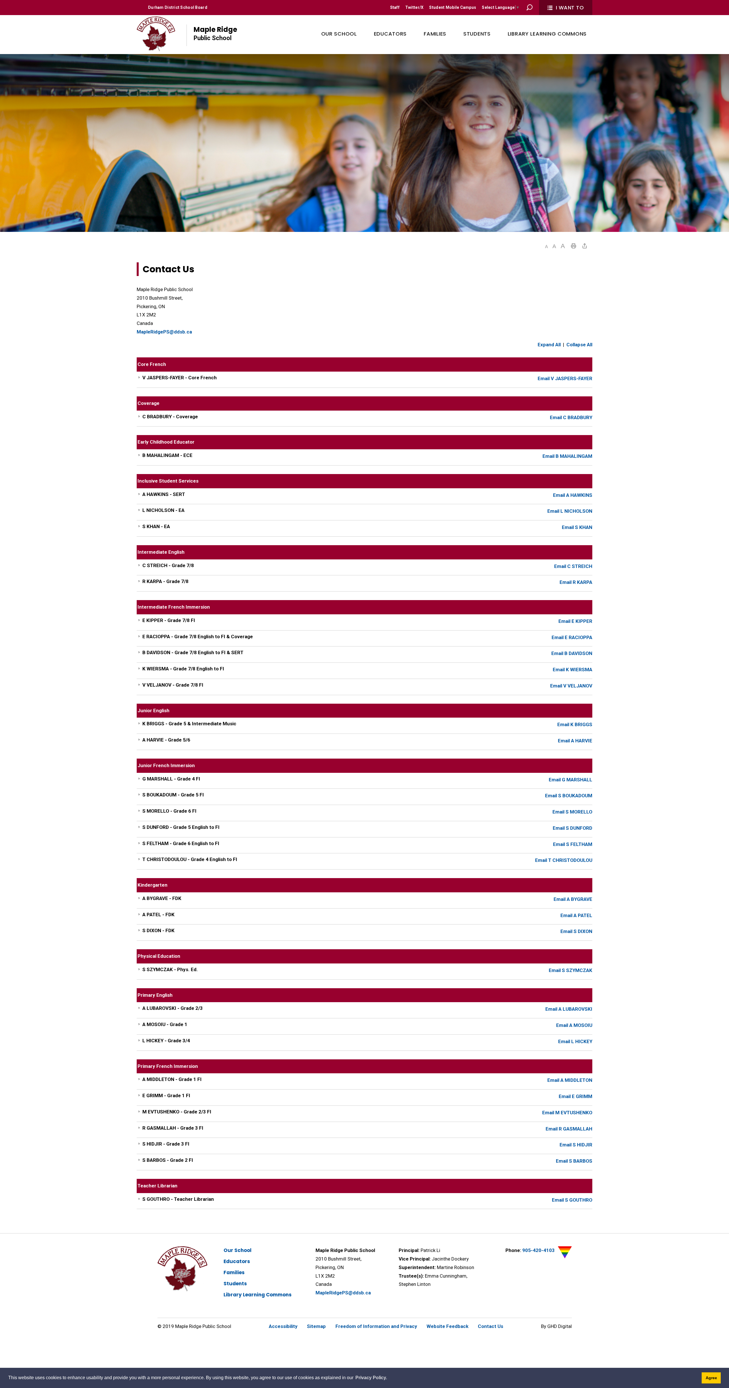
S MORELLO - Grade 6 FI (169, 811)
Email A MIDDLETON (569, 1080)
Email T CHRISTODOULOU (563, 860)
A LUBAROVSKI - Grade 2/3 (172, 1008)
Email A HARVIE (575, 741)
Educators (237, 1261)
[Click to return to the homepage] (156, 34)
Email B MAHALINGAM (567, 456)
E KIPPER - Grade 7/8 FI (168, 620)
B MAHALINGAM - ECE (167, 455)
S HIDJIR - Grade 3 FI (165, 1144)
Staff (395, 7)
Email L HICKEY (575, 1041)
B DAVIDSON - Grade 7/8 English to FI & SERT (192, 652)
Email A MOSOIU (574, 1025)
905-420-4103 (538, 1250)
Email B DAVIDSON (571, 653)
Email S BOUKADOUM (568, 795)
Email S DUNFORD (572, 828)
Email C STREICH (573, 566)
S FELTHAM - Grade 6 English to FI (180, 843)
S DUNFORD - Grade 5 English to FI (181, 827)
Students (235, 1283)
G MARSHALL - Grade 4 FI (171, 779)
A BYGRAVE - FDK (161, 898)
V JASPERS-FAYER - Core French (179, 377)
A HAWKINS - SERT (163, 494)
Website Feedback (447, 1326)
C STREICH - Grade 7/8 (168, 565)
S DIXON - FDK (158, 930)
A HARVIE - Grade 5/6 (166, 740)
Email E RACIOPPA (572, 637)
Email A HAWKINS (572, 495)
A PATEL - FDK (158, 914)
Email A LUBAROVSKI (568, 1009)
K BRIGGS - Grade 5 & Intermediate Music (189, 723)
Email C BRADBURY (571, 417)
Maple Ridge (215, 33)
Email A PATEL (576, 915)
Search (529, 7)
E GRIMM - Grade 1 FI (166, 1095)
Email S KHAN (577, 527)
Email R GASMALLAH (569, 1129)
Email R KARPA (576, 582)
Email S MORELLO (572, 812)
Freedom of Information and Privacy (376, 1326)
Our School (237, 1250)
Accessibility (283, 1326)
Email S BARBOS (574, 1161)
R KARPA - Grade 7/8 (165, 581)
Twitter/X (414, 7)
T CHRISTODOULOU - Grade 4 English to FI (189, 859)
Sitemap (316, 1326)
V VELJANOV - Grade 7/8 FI (172, 685)
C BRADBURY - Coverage (170, 416)
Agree (711, 1377)
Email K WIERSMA (572, 669)
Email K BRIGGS (574, 724)
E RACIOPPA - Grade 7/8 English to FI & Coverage (197, 636)
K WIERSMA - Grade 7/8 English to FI (183, 669)
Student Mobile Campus (452, 7)
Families (234, 1272)
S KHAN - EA (156, 526)
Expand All (549, 344)
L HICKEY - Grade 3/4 (166, 1040)
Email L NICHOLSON (569, 511)
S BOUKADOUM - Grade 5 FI (173, 795)
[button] (546, 246)
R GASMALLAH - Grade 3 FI (172, 1128)
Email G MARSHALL (570, 779)
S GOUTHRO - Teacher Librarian (178, 1199)
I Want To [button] (570, 7)
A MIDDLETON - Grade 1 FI (172, 1079)
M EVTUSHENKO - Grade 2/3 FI (176, 1112)
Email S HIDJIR (576, 1145)
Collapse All (579, 344)
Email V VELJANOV (571, 686)
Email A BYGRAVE (573, 899)
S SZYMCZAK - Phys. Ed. (170, 969)
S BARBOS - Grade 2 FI (167, 1160)
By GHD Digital (556, 1326)
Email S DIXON (576, 931)
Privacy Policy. (371, 1377)
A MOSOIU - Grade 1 (164, 1024)
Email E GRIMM (575, 1096)
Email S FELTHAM (572, 844)
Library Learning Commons (258, 1294)
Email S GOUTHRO (572, 1200)
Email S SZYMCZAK (570, 970)
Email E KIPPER (575, 621)
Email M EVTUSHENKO (567, 1112)
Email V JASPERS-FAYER (565, 378)
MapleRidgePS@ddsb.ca (164, 332)
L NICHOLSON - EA (163, 510)
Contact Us (490, 1326)
